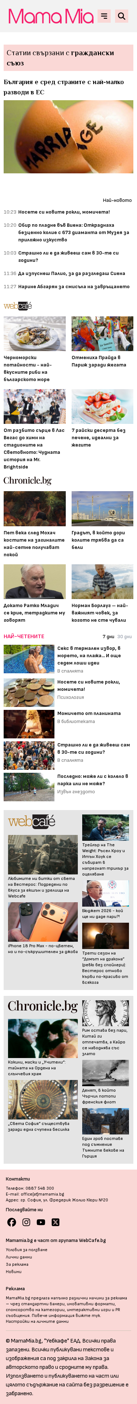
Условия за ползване (26, 1250)
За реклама (17, 1264)
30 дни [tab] (124, 636)
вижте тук (88, 1315)
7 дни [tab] (108, 636)
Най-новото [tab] (117, 200)
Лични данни (19, 1257)
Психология (70, 697)
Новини (14, 1272)
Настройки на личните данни (37, 1321)
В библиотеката (76, 721)
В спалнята (70, 671)
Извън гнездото (76, 791)
